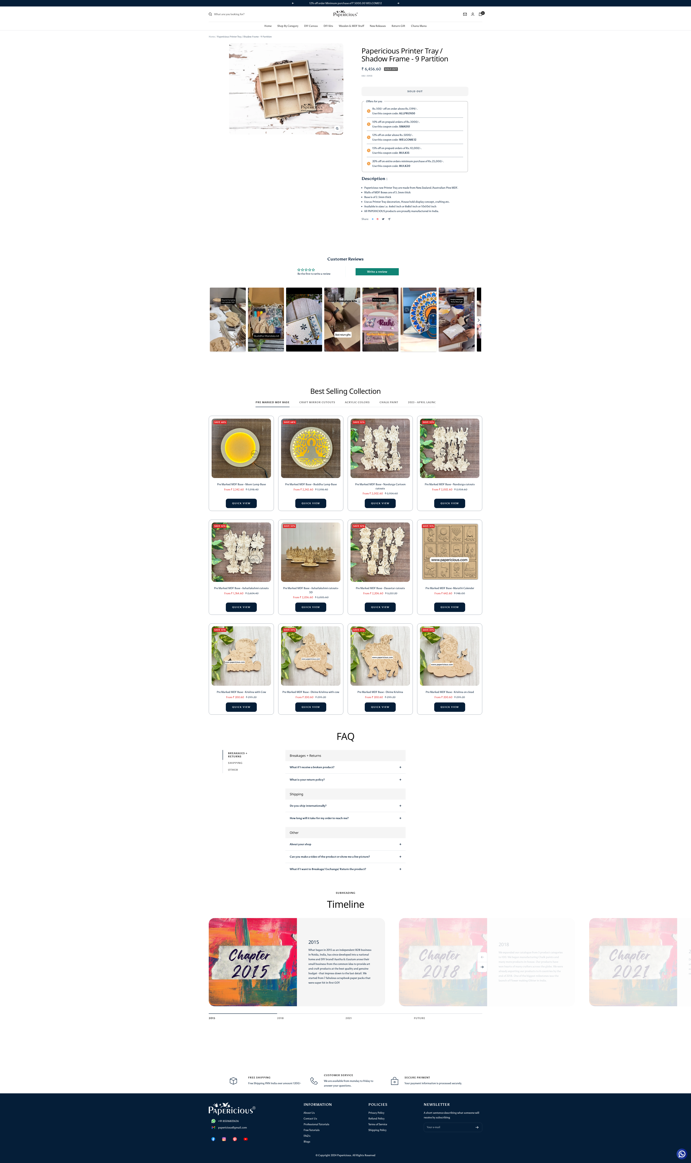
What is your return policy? (307, 775)
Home (268, 21)
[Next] (482, 962)
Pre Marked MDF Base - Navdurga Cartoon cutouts (380, 481)
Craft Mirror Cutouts (317, 397)
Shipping (235, 758)
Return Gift (398, 21)
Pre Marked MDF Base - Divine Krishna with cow (310, 687)
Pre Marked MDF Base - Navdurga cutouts (450, 479)
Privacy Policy (376, 1108)
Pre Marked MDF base (273, 397)
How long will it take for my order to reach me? (319, 813)
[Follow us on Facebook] (213, 1134)
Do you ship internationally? (308, 801)
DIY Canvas (311, 21)
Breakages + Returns (237, 750)
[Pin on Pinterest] (377, 214)
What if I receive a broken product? (312, 762)
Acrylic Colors (357, 397)
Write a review (377, 267)
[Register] (477, 1122)
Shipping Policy (377, 1125)
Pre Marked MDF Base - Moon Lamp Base (241, 479)
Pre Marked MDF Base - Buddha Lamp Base (311, 479)
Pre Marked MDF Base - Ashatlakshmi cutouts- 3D (311, 585)
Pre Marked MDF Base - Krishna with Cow (241, 687)
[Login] (472, 9)
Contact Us (310, 1113)
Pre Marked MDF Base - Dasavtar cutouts (380, 583)
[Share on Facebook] (372, 214)
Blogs (307, 1137)
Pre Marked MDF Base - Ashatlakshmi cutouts (241, 583)
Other (233, 765)
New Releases (378, 21)
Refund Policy (376, 1113)
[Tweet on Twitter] (383, 214)
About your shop (300, 839)
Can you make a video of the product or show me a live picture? (330, 852)
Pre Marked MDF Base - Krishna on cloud (450, 687)
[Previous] (482, 952)
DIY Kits (328, 21)
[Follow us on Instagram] (224, 1134)
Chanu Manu (419, 21)
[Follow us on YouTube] (245, 1134)
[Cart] (480, 9)
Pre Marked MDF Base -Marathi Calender (449, 583)
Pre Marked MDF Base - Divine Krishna (380, 687)
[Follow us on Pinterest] (234, 1134)
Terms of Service (377, 1119)
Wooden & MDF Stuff (351, 21)
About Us (309, 1108)
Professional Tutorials (316, 1119)
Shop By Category (287, 21)
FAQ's (307, 1131)
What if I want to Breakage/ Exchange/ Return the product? (328, 864)
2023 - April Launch (423, 397)
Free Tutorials (312, 1125)
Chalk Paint (389, 397)
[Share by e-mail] (389, 214)
